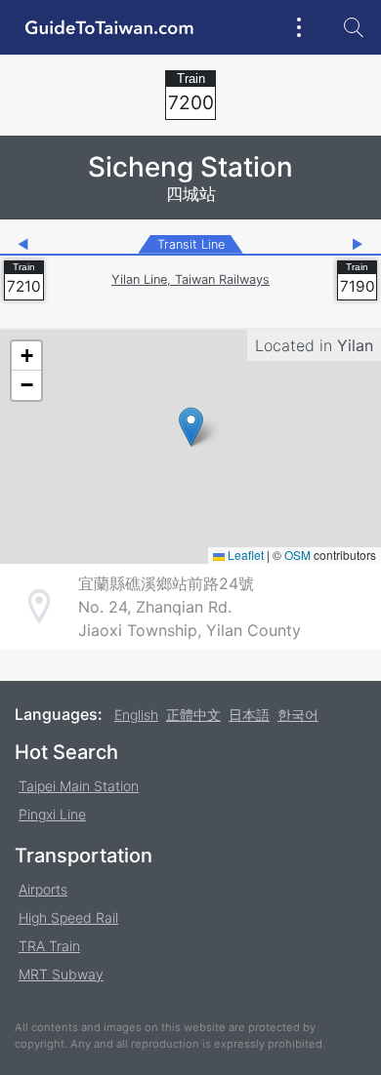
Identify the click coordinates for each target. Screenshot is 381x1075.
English (136, 714)
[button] (191, 427)
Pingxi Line (52, 814)
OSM (297, 554)
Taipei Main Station (79, 785)
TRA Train (49, 945)
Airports (43, 889)
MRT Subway (61, 974)
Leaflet (244, 554)
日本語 (249, 714)
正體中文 (193, 714)
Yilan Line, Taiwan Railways (190, 279)
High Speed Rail (68, 917)
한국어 (297, 714)
